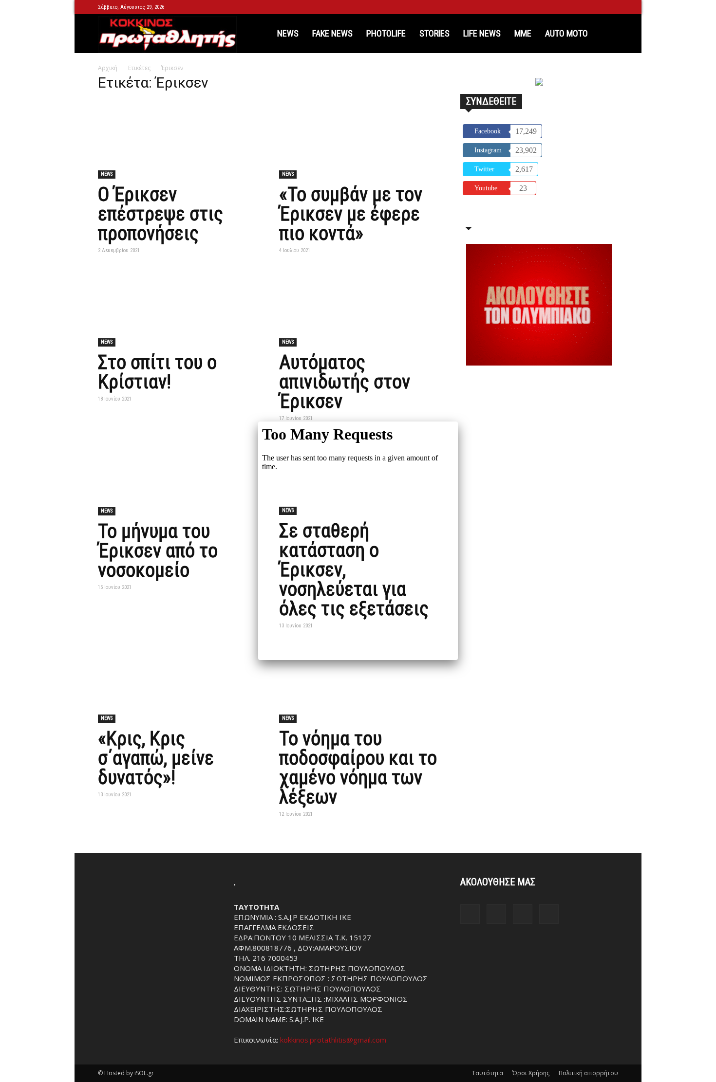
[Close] (458, 421)
